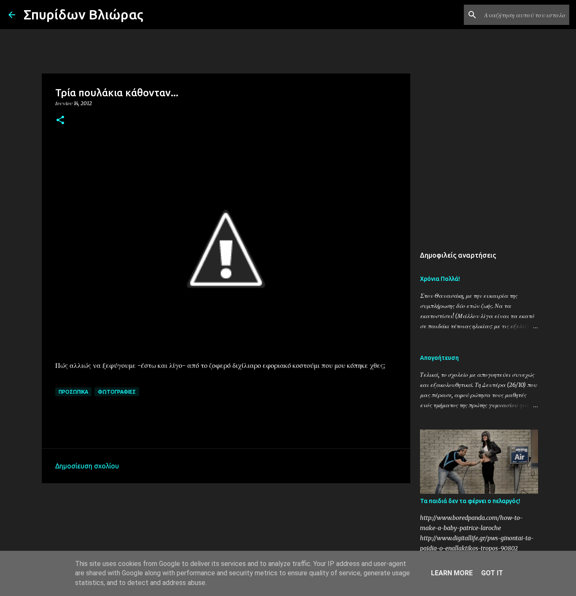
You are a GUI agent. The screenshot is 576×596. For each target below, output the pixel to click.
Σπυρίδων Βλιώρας (83, 14)
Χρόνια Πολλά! (440, 278)
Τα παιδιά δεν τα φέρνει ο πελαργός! (470, 501)
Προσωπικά (73, 392)
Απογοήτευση (439, 357)
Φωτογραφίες (117, 392)
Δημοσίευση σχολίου (87, 466)
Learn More (452, 573)
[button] (60, 120)
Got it (492, 573)
